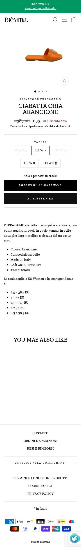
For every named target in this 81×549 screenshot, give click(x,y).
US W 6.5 (20, 150)
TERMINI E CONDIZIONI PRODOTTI (40, 478)
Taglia (40, 142)
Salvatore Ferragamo (41, 99)
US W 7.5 (61, 150)
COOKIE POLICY (40, 486)
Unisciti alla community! (40, 462)
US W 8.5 (50, 163)
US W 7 (40, 150)
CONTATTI (40, 433)
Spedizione (36, 126)
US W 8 (29, 163)
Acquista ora (40, 198)
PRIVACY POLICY (40, 494)
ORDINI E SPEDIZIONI (41, 441)
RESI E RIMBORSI (40, 448)
